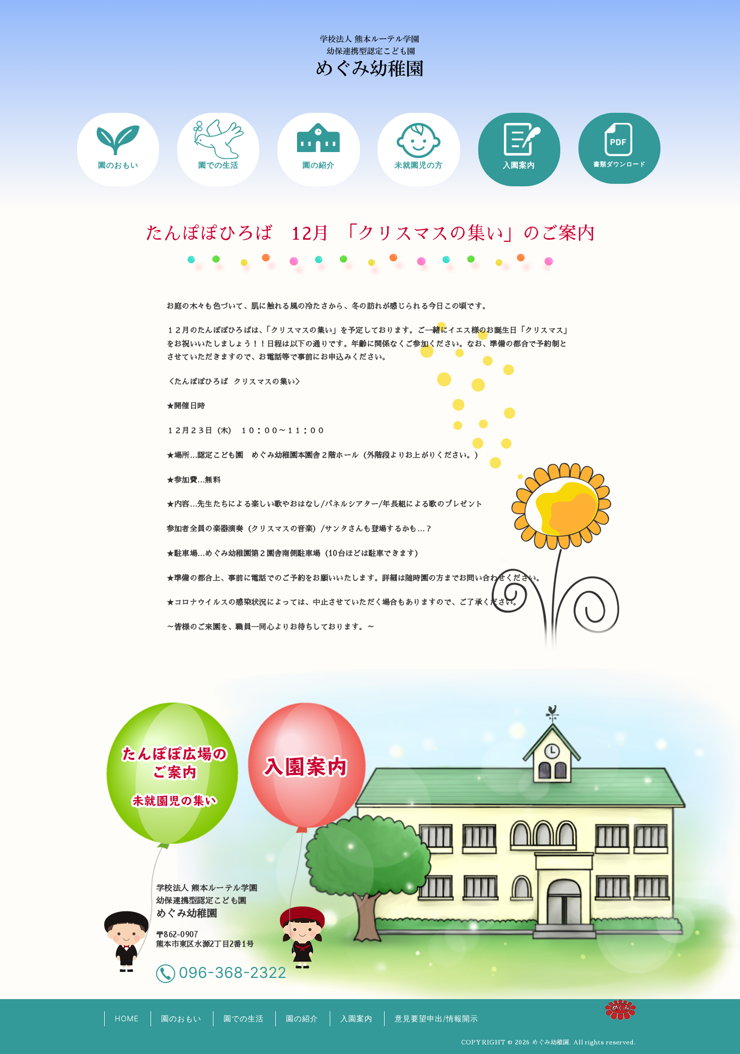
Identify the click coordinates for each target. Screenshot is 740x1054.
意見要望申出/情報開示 (436, 1018)
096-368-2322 (232, 972)
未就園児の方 (419, 165)
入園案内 (519, 165)
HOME (127, 1018)
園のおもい (118, 165)
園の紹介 (319, 165)
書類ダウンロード (620, 164)
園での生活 (218, 165)
